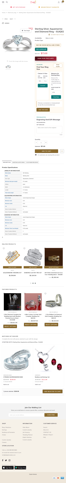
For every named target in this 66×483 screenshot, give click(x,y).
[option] (17, 7)
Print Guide (58, 65)
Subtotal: (37, 146)
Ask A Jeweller (41, 49)
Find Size (56, 97)
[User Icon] (59, 2)
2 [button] (33, 283)
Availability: (38, 38)
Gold (12, 270)
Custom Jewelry (27, 440)
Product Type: (39, 40)
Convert (42, 85)
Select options (54, 267)
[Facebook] (2, 460)
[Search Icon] (7, 2)
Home (4, 12)
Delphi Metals (12, 312)
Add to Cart (12, 267)
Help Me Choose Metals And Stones (48, 45)
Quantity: (37, 139)
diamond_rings (12, 12)
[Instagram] (9, 460)
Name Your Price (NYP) (46, 58)
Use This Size (43, 110)
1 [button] (30, 283)
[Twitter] (6, 460)
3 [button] (35, 283)
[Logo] (33, 2)
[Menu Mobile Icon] (3, 2)
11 (38, 155)
